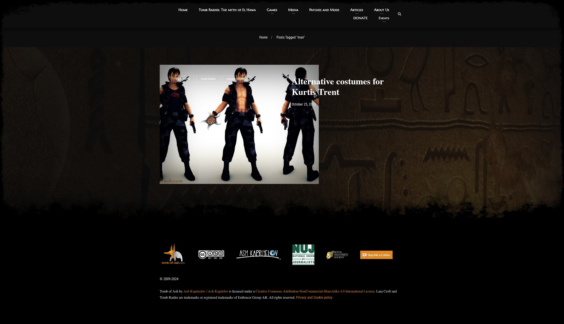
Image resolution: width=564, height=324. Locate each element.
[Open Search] (399, 13)
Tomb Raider (208, 79)
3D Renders (183, 79)
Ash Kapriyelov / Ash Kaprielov (206, 291)
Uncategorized (236, 79)
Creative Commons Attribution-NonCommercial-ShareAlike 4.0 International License (315, 291)
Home (263, 37)
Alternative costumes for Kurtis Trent (338, 86)
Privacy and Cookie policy (314, 297)
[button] (183, 10)
